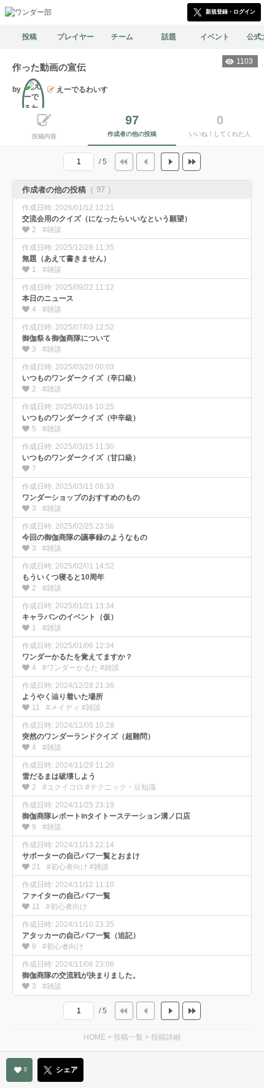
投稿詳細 (166, 1037)
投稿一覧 (128, 1037)
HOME (94, 1037)
